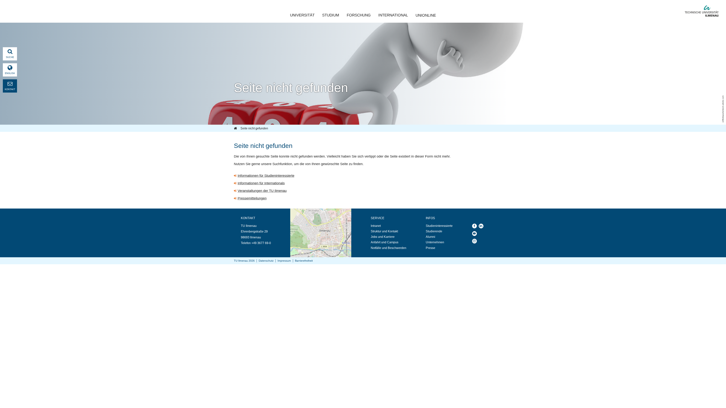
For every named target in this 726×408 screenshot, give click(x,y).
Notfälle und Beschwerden (388, 248)
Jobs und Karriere (383, 236)
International (393, 15)
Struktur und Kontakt (384, 231)
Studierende (434, 231)
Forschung (359, 15)
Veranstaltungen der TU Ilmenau (262, 191)
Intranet (376, 225)
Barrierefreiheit (304, 260)
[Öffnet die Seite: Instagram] (475, 241)
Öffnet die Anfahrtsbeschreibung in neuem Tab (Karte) (318, 212)
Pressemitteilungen (252, 198)
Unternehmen (435, 242)
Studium (330, 15)
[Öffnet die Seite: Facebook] (475, 226)
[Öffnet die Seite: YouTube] (475, 233)
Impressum (284, 260)
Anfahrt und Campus (384, 242)
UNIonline (426, 15)
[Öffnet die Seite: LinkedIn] (482, 226)
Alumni (430, 236)
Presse (430, 248)
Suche (10, 57)
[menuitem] (388, 226)
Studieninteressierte (439, 225)
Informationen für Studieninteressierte (266, 176)
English (10, 73)
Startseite (236, 128)
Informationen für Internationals (261, 183)
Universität (302, 15)
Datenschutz (266, 260)
